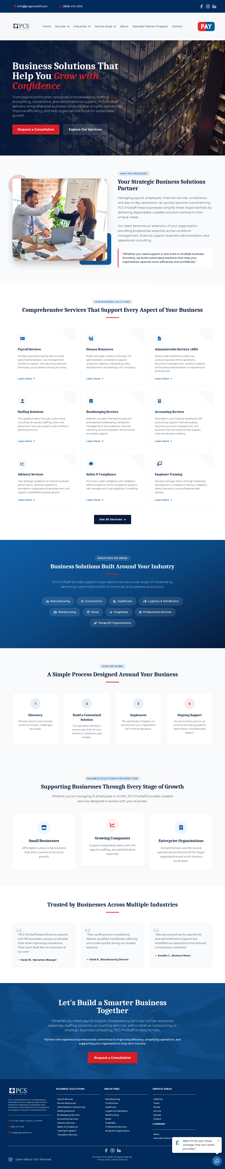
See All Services (110, 519)
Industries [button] (80, 26)
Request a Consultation (36, 129)
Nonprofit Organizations (114, 622)
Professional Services (157, 612)
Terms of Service (120, 1159)
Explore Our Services (85, 129)
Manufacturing (60, 601)
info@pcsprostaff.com (21, 1132)
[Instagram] (208, 6)
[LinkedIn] (214, 6)
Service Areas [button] (104, 26)
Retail (95, 612)
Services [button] (60, 26)
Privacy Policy (104, 1159)
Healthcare (124, 601)
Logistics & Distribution (163, 601)
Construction (93, 601)
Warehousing (67, 612)
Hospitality (121, 612)
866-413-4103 (17, 1126)
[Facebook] (201, 6)
